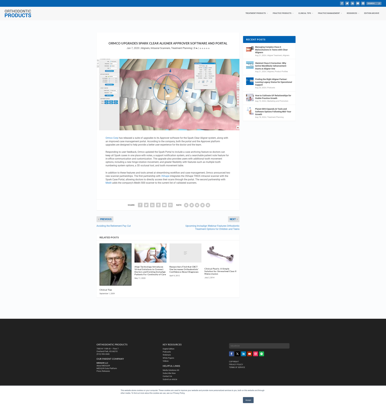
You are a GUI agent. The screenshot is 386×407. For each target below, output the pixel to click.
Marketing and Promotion (277, 101)
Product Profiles (281, 71)
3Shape (165, 176)
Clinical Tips (304, 13)
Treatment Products (255, 13)
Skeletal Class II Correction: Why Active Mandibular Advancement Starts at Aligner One (270, 66)
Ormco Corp (112, 137)
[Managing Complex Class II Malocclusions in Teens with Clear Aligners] (250, 49)
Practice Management (329, 13)
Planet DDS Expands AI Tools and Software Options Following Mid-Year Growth (273, 112)
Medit (109, 182)
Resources (352, 13)
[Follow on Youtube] (249, 353)
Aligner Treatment (274, 55)
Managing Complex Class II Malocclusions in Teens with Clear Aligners (271, 50)
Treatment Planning (181, 48)
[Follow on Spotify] (261, 353)
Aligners (145, 48)
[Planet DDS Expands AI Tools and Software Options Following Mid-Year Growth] (250, 111)
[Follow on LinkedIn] (243, 353)
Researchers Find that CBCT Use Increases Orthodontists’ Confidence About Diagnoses (183, 269)
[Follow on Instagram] (255, 353)
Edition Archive (371, 13)
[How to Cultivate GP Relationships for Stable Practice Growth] (250, 97)
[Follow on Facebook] (231, 353)
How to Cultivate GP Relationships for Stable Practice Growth (273, 96)
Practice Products (282, 13)
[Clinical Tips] (115, 264)
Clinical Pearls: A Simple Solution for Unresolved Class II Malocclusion (220, 271)
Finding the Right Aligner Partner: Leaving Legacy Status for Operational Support (273, 82)
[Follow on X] (237, 353)
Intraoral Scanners (160, 48)
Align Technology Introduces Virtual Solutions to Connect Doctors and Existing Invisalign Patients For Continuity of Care (150, 270)
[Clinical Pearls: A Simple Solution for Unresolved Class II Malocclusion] (220, 254)
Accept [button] (248, 400)
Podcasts (271, 88)
